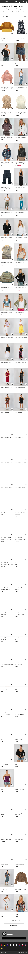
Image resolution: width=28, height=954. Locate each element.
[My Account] (19, 1)
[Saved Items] (23, 1)
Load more (14, 925)
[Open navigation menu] (2, 1)
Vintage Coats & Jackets (18, 11)
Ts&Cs (26, 952)
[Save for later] (12, 33)
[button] (2, 945)
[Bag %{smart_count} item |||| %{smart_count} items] (26, 1)
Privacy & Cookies (20, 952)
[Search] (16, 1)
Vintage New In (7, 11)
